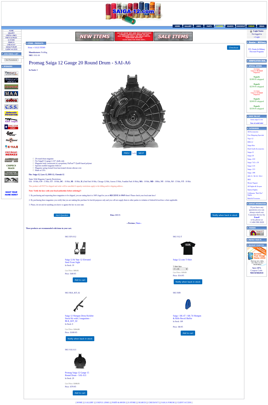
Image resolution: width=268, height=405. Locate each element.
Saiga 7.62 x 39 (253, 162)
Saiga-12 (251, 152)
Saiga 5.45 (251, 166)
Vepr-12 (250, 138)
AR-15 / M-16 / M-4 (255, 176)
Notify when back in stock (188, 282)
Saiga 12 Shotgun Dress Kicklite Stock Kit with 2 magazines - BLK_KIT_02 (79, 318)
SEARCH (142, 402)
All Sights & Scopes (255, 186)
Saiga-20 (251, 156)
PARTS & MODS (118, 402)
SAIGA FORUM (167, 402)
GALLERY (89, 402)
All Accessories (253, 132)
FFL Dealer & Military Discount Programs (256, 50)
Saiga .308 (251, 173)
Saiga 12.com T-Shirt (182, 259)
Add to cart (80, 280)
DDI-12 (250, 142)
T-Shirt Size (177, 266)
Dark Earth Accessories (256, 149)
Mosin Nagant (253, 183)
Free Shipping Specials (256, 135)
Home (30, 47)
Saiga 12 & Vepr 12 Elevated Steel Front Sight (78, 260)
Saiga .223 (251, 169)
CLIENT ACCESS (184, 402)
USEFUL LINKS (102, 402)
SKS (249, 179)
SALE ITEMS (40, 47)
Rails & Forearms (254, 198)
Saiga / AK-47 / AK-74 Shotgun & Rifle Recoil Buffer (187, 317)
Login (257, 37)
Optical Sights (252, 190)
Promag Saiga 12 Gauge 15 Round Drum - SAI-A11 (77, 373)
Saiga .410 (251, 159)
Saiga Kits (251, 145)
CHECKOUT (153, 402)
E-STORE (132, 402)
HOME (79, 402)
